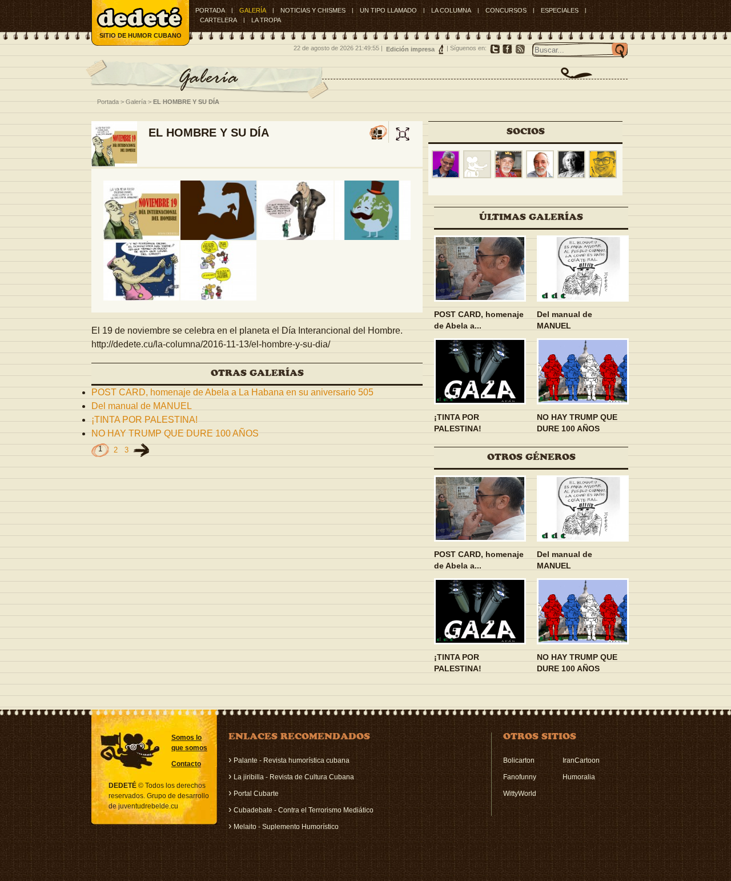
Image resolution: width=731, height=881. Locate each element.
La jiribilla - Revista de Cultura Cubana (294, 777)
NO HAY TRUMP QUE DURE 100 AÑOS (175, 433)
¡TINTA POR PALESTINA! (144, 420)
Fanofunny (519, 777)
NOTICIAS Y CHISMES (313, 10)
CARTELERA (218, 20)
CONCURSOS (506, 10)
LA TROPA (266, 20)
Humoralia (579, 777)
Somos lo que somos (189, 743)
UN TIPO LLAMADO (388, 10)
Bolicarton (519, 760)
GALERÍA (252, 10)
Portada (210, 10)
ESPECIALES (560, 10)
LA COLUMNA (451, 10)
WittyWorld (519, 794)
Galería (136, 101)
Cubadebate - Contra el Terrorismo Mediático (303, 810)
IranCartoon (581, 760)
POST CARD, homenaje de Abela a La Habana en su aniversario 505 (232, 392)
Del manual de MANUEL (141, 406)
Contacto (186, 764)
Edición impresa (410, 49)
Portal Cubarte (256, 794)
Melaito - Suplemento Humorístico (286, 827)
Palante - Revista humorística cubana (292, 760)
